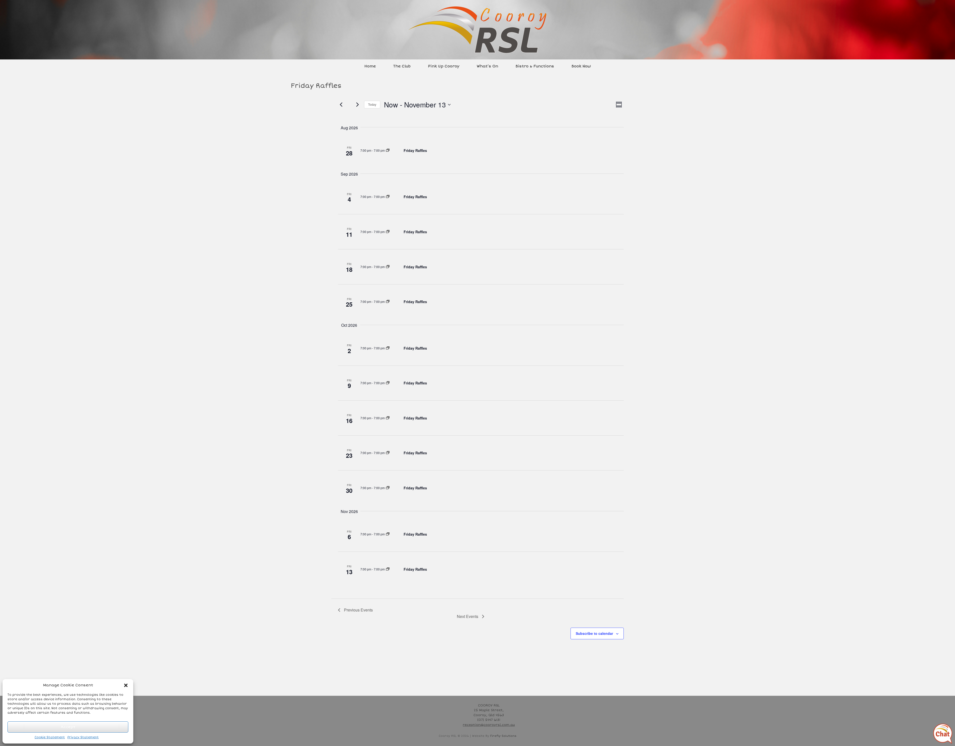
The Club (402, 66)
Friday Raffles (415, 150)
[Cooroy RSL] (477, 29)
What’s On (487, 66)
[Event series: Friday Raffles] (387, 150)
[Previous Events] (341, 105)
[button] (125, 685)
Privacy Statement (83, 737)
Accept (68, 727)
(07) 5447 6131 (488, 720)
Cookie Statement (50, 737)
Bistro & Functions (535, 66)
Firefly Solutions (503, 736)
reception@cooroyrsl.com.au (489, 725)
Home (370, 66)
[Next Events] (357, 105)
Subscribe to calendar (594, 633)
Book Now (581, 66)
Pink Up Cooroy (443, 66)
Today (372, 104)
